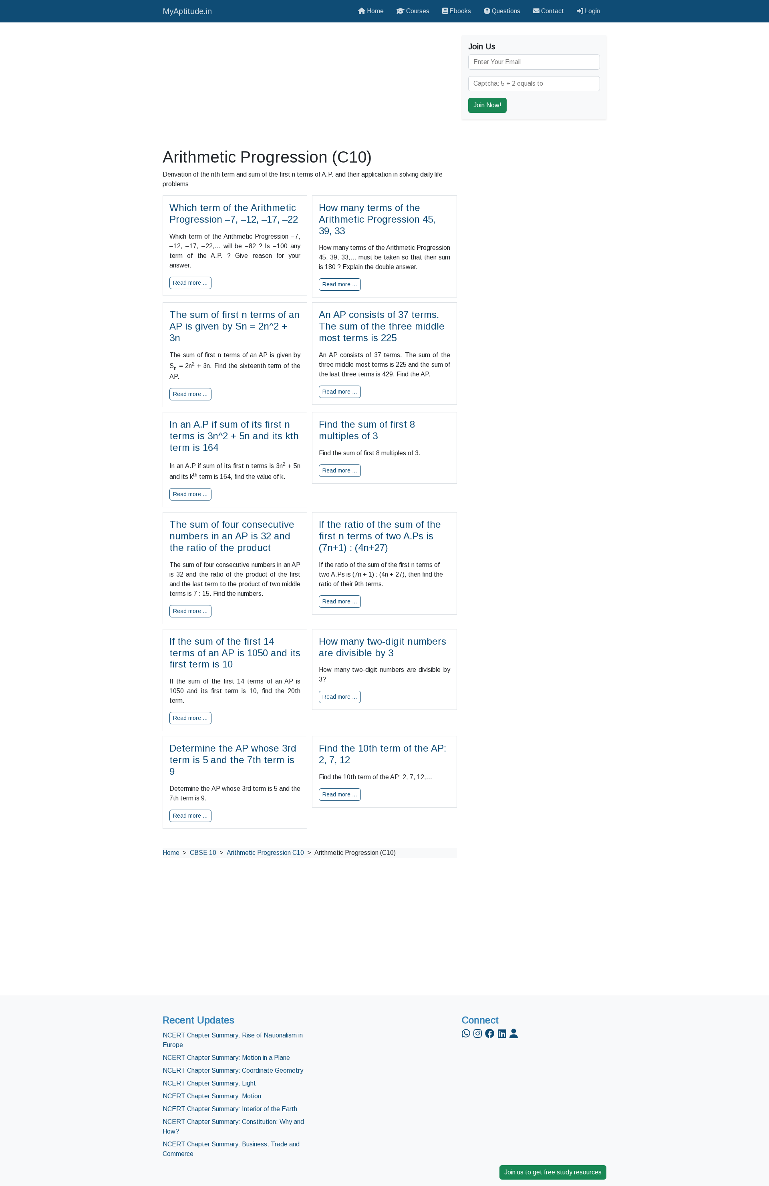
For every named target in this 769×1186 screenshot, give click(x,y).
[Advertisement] (310, 85)
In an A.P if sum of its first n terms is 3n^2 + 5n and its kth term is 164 (234, 436)
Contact (552, 11)
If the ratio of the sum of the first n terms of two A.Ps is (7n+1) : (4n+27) (380, 536)
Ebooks (459, 11)
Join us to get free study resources (553, 1172)
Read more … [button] (190, 282)
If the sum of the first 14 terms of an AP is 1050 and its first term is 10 (234, 653)
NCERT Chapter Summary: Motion (212, 1096)
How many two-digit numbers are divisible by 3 (382, 647)
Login (591, 11)
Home (374, 11)
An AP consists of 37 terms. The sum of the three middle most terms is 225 (382, 326)
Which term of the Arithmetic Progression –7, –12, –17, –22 (233, 213)
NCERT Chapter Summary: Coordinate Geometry (233, 1070)
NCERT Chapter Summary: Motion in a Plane (226, 1057)
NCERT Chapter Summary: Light (209, 1083)
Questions (505, 11)
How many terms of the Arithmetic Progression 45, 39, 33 (377, 219)
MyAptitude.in (187, 11)
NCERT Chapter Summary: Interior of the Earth (230, 1109)
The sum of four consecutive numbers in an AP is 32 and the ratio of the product (231, 536)
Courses (417, 11)
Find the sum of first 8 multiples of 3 (367, 430)
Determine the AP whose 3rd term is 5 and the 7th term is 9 (232, 760)
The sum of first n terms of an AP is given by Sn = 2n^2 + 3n (234, 326)
